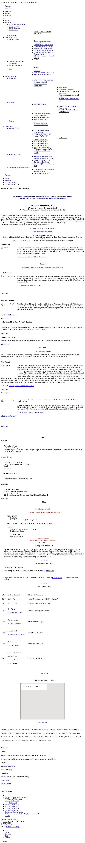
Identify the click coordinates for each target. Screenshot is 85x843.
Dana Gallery (5, 780)
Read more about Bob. (24, 257)
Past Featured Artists (42, 198)
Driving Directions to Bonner (57, 198)
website (26, 285)
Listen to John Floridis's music (24, 386)
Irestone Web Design (12, 827)
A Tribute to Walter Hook (27, 198)
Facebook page (36, 285)
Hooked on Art (57, 578)
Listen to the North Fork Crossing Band (30, 412)
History (69, 196)
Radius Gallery (6, 784)
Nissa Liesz (50, 571)
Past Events (9, 180)
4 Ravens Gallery (6, 769)
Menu (64, 196)
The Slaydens (47, 351)
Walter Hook (48, 267)
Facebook (8, 6)
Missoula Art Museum (37, 267)
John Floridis (38, 351)
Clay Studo (4, 773)
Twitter (7, 13)
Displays (46, 196)
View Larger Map (42, 722)
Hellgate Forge (26, 267)
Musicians (53, 196)
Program (59, 196)
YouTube (8, 8)
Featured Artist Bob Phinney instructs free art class (28, 196)
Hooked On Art (10, 182)
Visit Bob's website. (39, 257)
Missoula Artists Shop (8, 766)
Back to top (4, 293)
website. (11, 386)
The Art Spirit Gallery (15, 612)
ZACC (3, 777)
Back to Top (4, 498)
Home (7, 178)
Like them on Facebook (8, 416)
